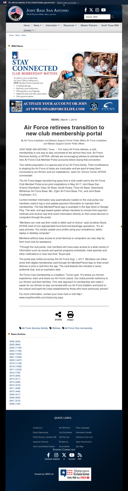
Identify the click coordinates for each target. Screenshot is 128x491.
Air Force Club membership (78, 328)
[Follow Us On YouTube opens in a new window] (72, 456)
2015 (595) (15, 375)
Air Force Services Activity (35, 328)
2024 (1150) (16, 347)
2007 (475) (15, 400)
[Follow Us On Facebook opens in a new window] (48, 456)
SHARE (58, 319)
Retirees (56, 328)
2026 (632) (15, 341)
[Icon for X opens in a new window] (91, 9)
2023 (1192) (16, 350)
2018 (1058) (16, 366)
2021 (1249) (16, 356)
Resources (69, 25)
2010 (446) (15, 391)
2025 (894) (15, 344)
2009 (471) (15, 394)
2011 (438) (15, 388)
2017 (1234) (16, 369)
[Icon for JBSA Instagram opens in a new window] (97, 9)
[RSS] (80, 456)
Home (27, 25)
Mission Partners (89, 25)
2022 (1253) (16, 353)
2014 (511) (15, 378)
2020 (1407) (16, 360)
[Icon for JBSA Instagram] (56, 456)
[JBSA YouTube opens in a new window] (103, 9)
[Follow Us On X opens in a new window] (64, 456)
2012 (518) (15, 384)
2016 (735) (15, 372)
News (36, 25)
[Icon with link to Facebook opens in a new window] (85, 9)
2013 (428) (15, 381)
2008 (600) (15, 397)
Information (51, 25)
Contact (27, 30)
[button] (68, 2)
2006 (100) (15, 403)
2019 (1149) (16, 363)
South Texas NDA (110, 25)
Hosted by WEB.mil (43, 474)
